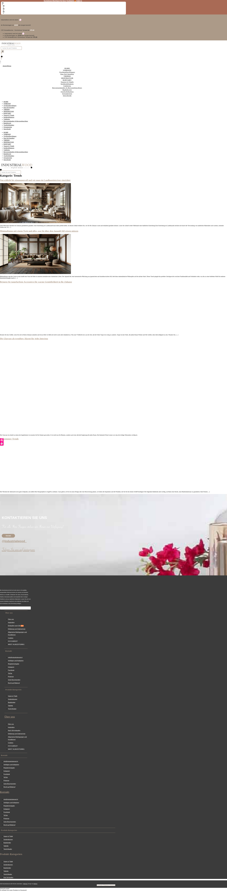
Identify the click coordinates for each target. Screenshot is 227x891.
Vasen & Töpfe (9, 115)
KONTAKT (7, 113)
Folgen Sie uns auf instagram (18, 550)
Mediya (35, 883)
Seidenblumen (9, 117)
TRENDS (7, 110)
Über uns (9, 716)
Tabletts (7, 119)
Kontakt (4, 792)
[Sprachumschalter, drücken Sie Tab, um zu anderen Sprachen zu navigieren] (4, 61)
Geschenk (7, 129)
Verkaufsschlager (10, 106)
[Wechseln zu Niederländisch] (4, 63)
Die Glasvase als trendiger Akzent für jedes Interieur (24, 338)
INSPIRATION (9, 111)
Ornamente (8, 127)
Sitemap (25, 883)
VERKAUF (7, 104)
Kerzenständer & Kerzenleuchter (16, 121)
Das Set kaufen (9, 108)
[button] (16, 612)
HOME (6, 102)
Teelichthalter (9, 125)
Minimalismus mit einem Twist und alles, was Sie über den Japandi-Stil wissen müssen (39, 231)
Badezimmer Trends (9, 439)
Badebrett (7, 123)
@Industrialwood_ (14, 541)
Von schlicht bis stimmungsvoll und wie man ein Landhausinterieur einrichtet (35, 180)
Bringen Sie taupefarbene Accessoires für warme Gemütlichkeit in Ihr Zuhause (36, 282)
